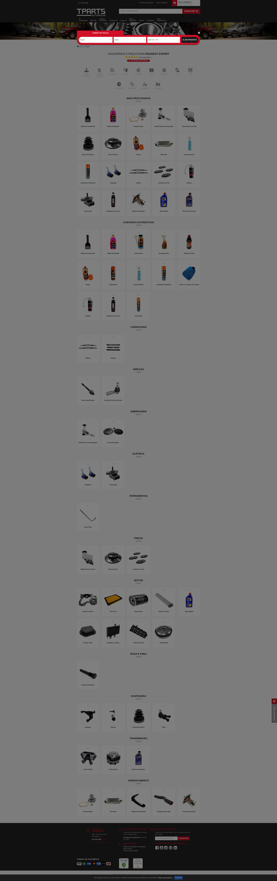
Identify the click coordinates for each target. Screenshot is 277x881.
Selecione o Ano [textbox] (153, 40)
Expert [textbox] (116, 40)
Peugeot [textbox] (82, 40)
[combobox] (96, 40)
